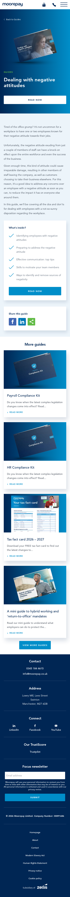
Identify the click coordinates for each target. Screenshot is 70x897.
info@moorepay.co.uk (35, 673)
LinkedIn (14, 729)
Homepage (35, 832)
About (35, 839)
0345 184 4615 (35, 668)
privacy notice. (35, 789)
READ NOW (35, 99)
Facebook (35, 729)
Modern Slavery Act (35, 855)
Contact (35, 847)
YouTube (56, 729)
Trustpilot (35, 751)
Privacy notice (35, 870)
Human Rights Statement (35, 862)
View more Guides (35, 645)
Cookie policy (35, 878)
